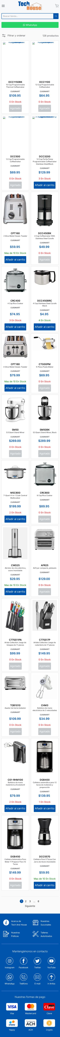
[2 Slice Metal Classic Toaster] (15, 209)
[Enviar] (56, 16)
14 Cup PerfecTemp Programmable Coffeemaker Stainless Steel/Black (45, 161)
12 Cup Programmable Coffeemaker (44, 86)
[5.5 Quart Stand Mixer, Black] (44, 408)
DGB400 (45, 779)
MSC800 (15, 492)
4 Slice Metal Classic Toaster (15, 367)
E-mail (37, 983)
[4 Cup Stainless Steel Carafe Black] (44, 277)
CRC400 (15, 300)
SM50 (15, 429)
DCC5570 (44, 856)
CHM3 (44, 705)
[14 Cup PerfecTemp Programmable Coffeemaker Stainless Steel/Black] (44, 139)
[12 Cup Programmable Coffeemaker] (44, 64)
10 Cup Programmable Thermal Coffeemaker (15, 86)
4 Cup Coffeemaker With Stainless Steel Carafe (44, 237)
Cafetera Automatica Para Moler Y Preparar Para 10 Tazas (15, 861)
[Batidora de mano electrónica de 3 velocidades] (44, 686)
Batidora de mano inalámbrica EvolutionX (15, 783)
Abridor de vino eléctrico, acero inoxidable (15, 569)
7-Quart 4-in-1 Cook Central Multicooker (15, 496)
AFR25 (44, 565)
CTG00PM (45, 364)
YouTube (51, 967)
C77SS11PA (15, 639)
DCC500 (15, 156)
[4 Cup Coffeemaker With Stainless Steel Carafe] (44, 217)
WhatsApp (31, 24)
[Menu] (7, 6)
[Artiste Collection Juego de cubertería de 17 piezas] (44, 615)
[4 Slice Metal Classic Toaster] (15, 346)
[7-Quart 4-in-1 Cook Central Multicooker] (15, 472)
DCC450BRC (44, 300)
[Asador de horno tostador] (15, 683)
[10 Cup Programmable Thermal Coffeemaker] (15, 57)
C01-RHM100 (15, 779)
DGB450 (15, 856)
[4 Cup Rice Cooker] (15, 281)
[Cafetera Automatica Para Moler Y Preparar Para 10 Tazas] (15, 834)
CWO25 (15, 565)
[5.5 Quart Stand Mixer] (15, 410)
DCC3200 (44, 156)
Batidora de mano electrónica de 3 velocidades (45, 709)
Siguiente (30, 905)
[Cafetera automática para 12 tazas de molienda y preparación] (44, 759)
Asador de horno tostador (15, 708)
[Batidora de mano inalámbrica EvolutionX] (15, 752)
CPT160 (15, 233)
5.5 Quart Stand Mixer (15, 432)
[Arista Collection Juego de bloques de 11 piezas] (15, 617)
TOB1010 (15, 705)
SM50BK (45, 429)
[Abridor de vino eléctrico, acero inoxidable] (15, 543)
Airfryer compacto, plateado (44, 568)
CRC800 (45, 492)
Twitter (37, 967)
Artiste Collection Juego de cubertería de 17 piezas (44, 643)
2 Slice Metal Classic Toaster (15, 236)
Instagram (9, 967)
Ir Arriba (51, 983)
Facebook (23, 967)
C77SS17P (44, 639)
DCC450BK (44, 233)
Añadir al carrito (44, 185)
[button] (13, 36)
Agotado (15, 108)
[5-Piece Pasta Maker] (44, 342)
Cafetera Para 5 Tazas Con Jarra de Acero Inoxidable (44, 860)
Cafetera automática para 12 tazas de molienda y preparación (45, 784)
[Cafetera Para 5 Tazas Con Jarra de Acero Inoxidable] (44, 832)
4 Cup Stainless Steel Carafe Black (45, 304)
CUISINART (15, 91)
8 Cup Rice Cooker (44, 495)
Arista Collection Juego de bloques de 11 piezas (15, 643)
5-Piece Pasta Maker (44, 367)
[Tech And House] (30, 5)
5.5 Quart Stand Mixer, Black (45, 432)
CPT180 (15, 364)
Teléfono (24, 983)
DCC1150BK (15, 81)
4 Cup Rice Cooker (15, 303)
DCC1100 (44, 81)
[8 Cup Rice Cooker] (44, 474)
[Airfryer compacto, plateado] (44, 539)
